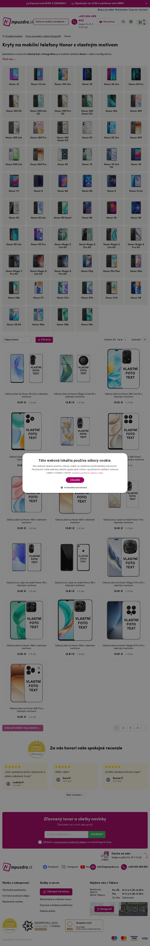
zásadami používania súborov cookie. (88, 472)
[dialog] (75, 473)
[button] (75, 487)
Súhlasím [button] (75, 480)
